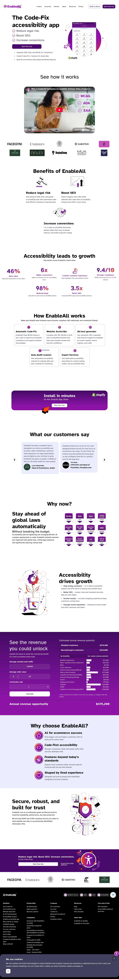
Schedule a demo (56, 919)
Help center (78, 909)
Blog (75, 907)
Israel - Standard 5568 (34, 952)
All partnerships (32, 907)
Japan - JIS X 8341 (33, 950)
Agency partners (32, 909)
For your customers (9, 929)
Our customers (55, 907)
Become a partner (32, 912)
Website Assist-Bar (9, 912)
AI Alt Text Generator (10, 914)
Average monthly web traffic (21, 662)
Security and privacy (9, 927)
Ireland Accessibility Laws (35, 942)
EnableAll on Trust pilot (81, 923)
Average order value (17, 672)
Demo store (7, 932)
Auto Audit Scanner (9, 909)
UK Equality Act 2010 (33, 940)
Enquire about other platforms (67, 864)
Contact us (53, 912)
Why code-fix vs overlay (10, 922)
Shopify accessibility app (11, 919)
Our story (53, 909)
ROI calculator (79, 912)
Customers (47, 6)
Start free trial (27, 46)
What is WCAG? (8, 944)
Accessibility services (10, 917)
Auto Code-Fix (7, 907)
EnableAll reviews (8, 924)
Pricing (80, 6)
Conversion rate (16, 682)
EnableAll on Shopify (81, 921)
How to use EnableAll (10, 937)
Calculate (29, 694)
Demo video (7, 934)
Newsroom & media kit (57, 914)
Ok (8, 971)
